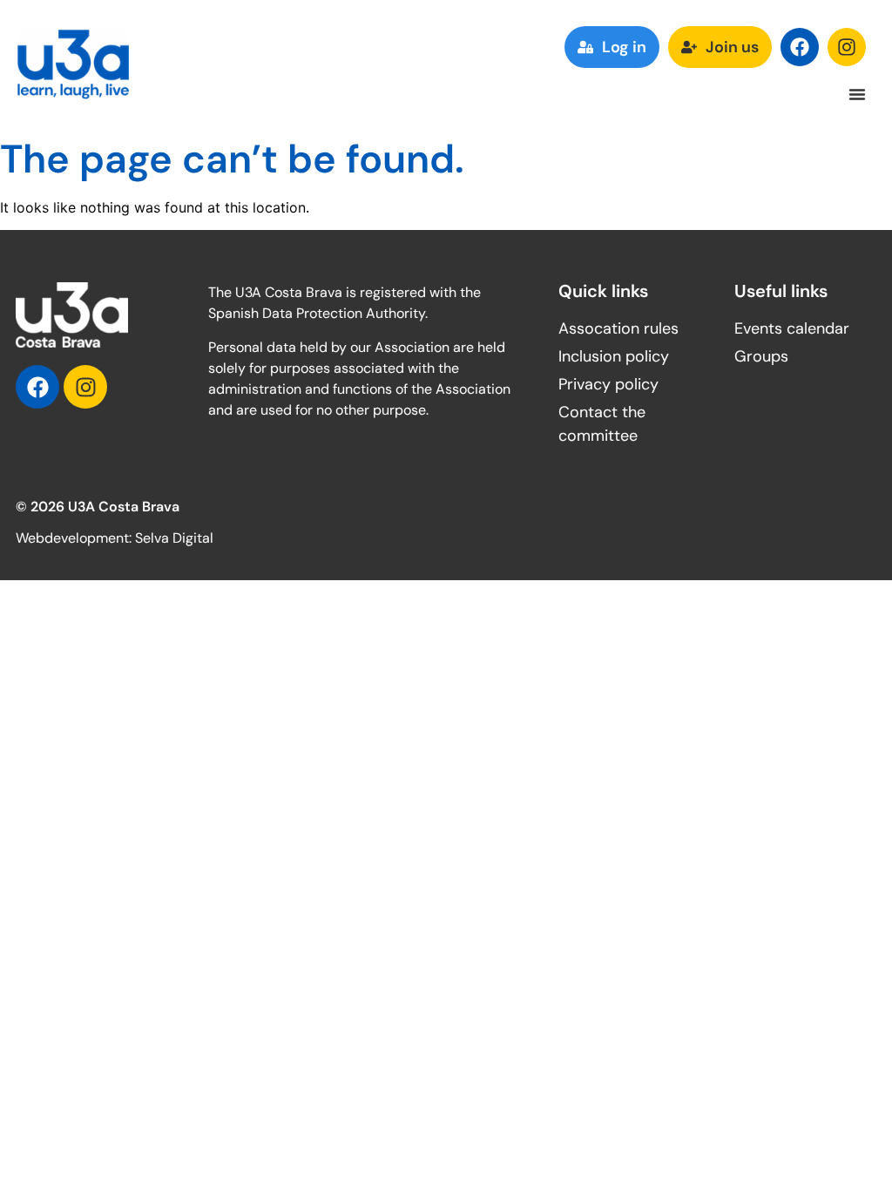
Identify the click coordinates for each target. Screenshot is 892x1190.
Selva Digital (174, 538)
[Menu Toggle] (857, 94)
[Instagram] (847, 47)
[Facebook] (799, 47)
